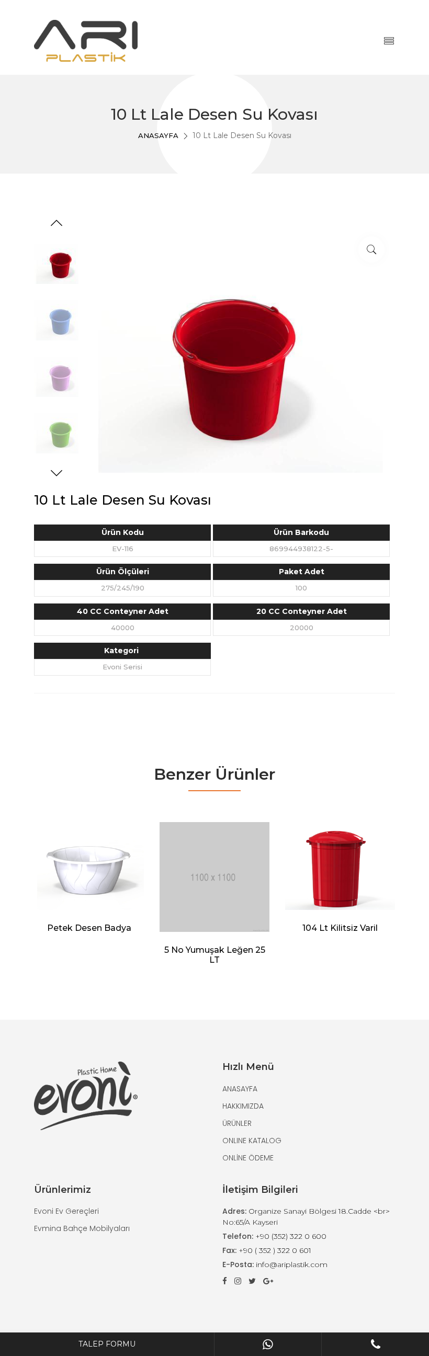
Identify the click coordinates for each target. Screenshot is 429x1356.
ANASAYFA (158, 135)
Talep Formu (107, 1344)
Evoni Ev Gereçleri (66, 1211)
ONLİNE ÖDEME (248, 1158)
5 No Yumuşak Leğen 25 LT (214, 955)
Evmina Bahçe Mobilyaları (82, 1228)
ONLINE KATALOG (251, 1140)
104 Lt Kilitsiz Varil (340, 928)
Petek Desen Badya (89, 928)
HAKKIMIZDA (243, 1106)
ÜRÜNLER (237, 1123)
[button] (56, 224)
